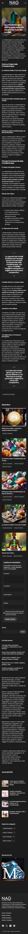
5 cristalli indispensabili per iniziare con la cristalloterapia (17, 803)
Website (6, 603)
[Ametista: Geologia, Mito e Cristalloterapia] (5, 814)
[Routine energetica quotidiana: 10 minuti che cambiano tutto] (5, 793)
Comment (7, 573)
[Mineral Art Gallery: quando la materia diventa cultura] (14, 417)
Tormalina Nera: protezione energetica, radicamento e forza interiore (12, 646)
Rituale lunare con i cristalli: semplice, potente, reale (13, 663)
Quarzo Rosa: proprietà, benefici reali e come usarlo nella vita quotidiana (13, 653)
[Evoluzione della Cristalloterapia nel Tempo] (14, 447)
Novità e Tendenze (7, 433)
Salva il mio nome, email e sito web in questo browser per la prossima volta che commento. (14, 613)
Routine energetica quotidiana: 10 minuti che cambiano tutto (12, 669)
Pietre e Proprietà (19, 463)
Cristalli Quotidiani (7, 496)
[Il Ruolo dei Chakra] (14, 542)
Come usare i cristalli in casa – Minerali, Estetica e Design (11, 658)
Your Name (7, 586)
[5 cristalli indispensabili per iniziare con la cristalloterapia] (5, 804)
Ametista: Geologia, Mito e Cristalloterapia (17, 812)
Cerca (4, 627)
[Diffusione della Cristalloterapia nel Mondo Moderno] (14, 480)
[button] (3, 3)
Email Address (8, 594)
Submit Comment (10, 619)
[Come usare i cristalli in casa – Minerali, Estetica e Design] (5, 783)
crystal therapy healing (8, 394)
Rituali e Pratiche (7, 466)
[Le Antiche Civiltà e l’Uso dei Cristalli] (14, 514)
